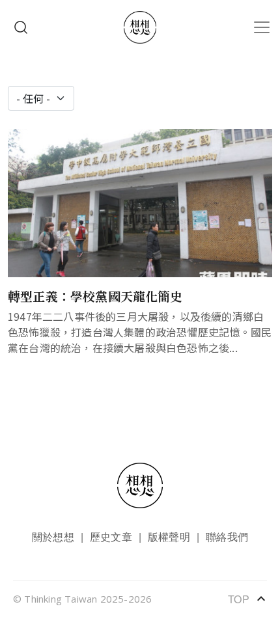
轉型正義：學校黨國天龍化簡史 (95, 296)
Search (21, 27)
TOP (247, 599)
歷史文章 (111, 536)
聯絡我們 (227, 536)
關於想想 (53, 536)
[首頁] (140, 27)
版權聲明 (169, 536)
